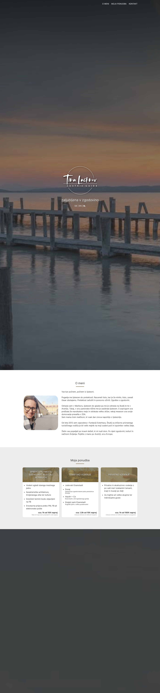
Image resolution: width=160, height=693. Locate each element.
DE (76, 206)
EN (80, 206)
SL (84, 206)
